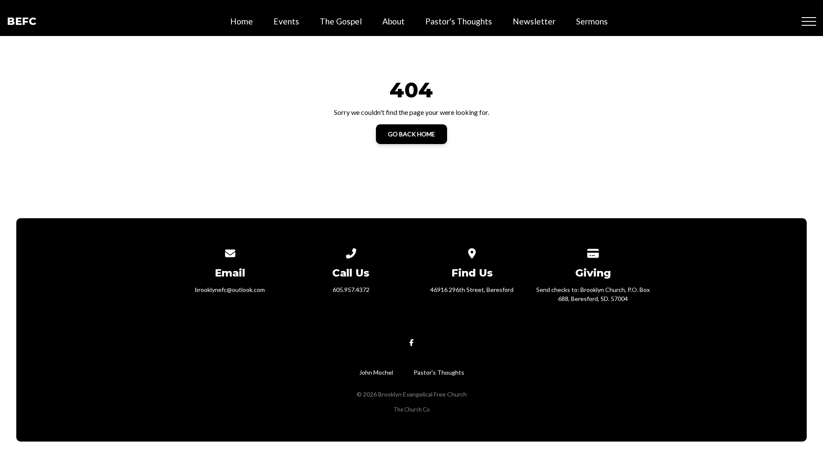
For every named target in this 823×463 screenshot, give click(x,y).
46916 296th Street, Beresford (472, 289)
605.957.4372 (351, 289)
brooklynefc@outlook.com (230, 289)
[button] (809, 21)
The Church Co (411, 409)
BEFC (21, 21)
